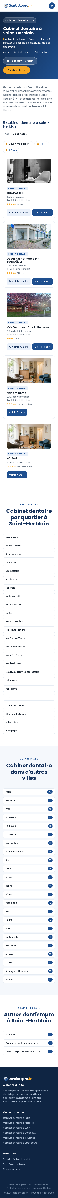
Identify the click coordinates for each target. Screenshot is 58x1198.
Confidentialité (40, 1184)
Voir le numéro (20, 212)
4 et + (43, 143)
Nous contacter (12, 1169)
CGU (30, 1184)
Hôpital (12, 458)
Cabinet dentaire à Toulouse (19, 1137)
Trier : (7, 133)
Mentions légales (17, 1184)
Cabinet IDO (15, 193)
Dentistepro (20, 5)
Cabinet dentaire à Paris (16, 1117)
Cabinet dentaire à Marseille (18, 1122)
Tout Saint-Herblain (22, 60)
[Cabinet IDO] (29, 171)
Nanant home (16, 393)
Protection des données (19, 1188)
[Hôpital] (29, 436)
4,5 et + (13, 150)
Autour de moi (18, 70)
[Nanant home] (29, 370)
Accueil (7, 52)
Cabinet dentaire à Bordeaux (19, 1132)
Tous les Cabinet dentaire (17, 1159)
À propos (37, 1188)
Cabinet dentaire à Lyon (16, 1127)
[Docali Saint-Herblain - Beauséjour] (29, 236)
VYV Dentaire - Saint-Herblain (28, 327)
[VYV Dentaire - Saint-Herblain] (29, 305)
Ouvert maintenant (19, 143)
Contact (47, 1188)
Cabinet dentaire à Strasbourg (20, 1142)
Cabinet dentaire (22, 52)
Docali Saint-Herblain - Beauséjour (23, 260)
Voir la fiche (41, 212)
